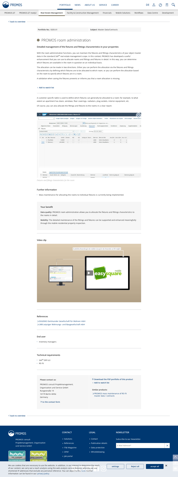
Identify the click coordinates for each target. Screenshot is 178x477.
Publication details (99, 443)
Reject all (135, 466)
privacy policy (43, 473)
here (83, 471)
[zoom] (137, 116)
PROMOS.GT (9, 13)
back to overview (17, 21)
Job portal (68, 456)
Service (103, 5)
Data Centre (153, 13)
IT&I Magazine (70, 447)
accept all (155, 466)
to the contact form (51, 402)
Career (115, 5)
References (69, 443)
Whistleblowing (98, 452)
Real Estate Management (52, 13)
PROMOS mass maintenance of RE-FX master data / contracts (110, 394)
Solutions (68, 439)
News (78, 5)
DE (147, 5)
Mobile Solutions (123, 13)
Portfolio (64, 5)
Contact (94, 439)
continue (167, 446)
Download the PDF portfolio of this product (113, 379)
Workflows (138, 13)
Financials (107, 13)
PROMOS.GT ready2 (27, 13)
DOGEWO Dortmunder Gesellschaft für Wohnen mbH (62, 321)
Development (168, 13)
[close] (166, 465)
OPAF (66, 452)
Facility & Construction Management (83, 13)
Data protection (98, 447)
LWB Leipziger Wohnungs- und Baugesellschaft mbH (62, 324)
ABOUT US (90, 5)
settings (115, 466)
